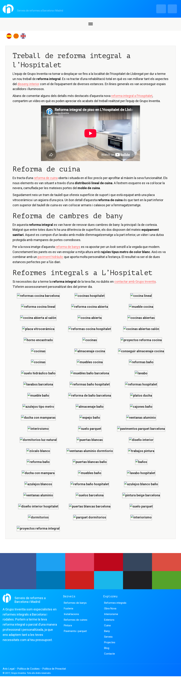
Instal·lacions (71, 614)
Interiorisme (111, 614)
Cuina (107, 625)
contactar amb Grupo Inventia (135, 281)
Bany (107, 631)
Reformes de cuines (75, 619)
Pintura (68, 625)
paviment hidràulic (50, 257)
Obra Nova (110, 608)
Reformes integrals (115, 602)
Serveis (108, 636)
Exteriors (109, 619)
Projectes (109, 642)
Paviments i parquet (75, 631)
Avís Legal (8, 668)
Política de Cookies (28, 668)
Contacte (109, 653)
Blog (106, 648)
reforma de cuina (46, 178)
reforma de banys (68, 247)
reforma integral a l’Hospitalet (131, 96)
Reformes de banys (75, 602)
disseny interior (28, 84)
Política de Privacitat (54, 668)
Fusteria (68, 608)
